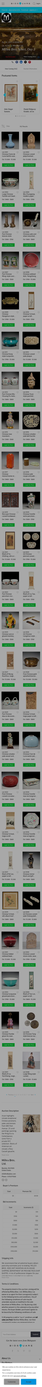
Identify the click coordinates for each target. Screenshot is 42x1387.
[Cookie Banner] (21, 1375)
